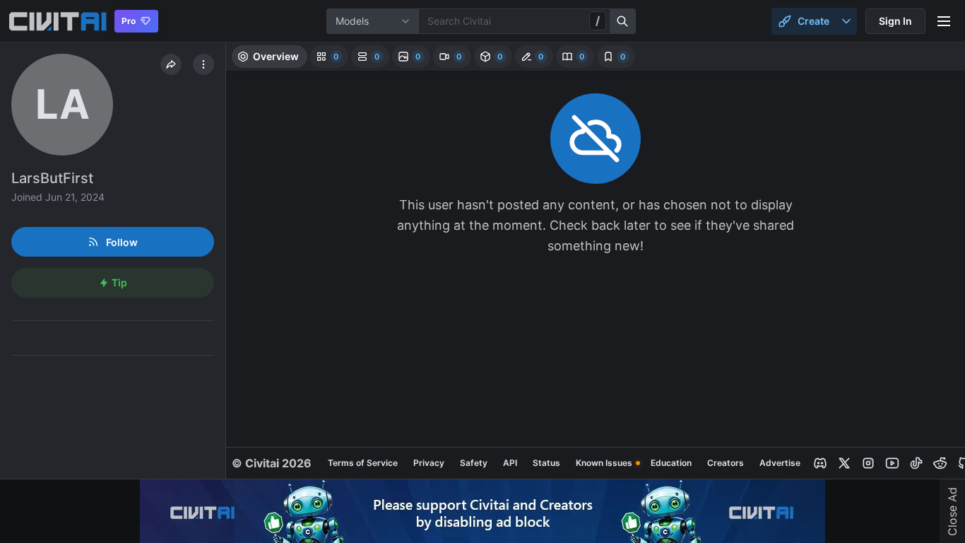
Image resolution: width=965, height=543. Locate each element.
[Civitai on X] (844, 463)
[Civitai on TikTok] (916, 463)
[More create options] (846, 21)
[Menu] (944, 21)
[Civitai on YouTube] (892, 463)
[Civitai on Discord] (820, 463)
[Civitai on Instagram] (868, 463)
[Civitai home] (57, 21)
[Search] (623, 21)
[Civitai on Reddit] (940, 463)
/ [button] (598, 20)
